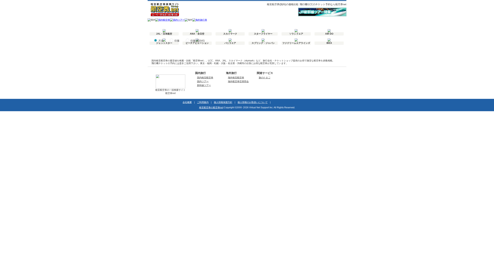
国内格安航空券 (205, 77)
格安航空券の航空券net (211, 107)
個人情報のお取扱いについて (253, 102)
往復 (176, 40)
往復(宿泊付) (197, 40)
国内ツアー (203, 81)
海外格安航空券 (236, 77)
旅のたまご (264, 77)
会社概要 (187, 102)
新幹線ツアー (204, 85)
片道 (160, 40)
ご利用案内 (203, 102)
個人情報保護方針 (223, 102)
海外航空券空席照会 (238, 81)
